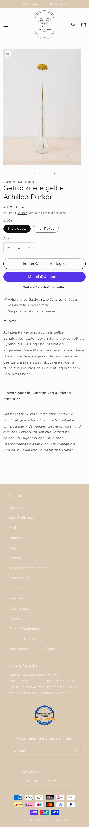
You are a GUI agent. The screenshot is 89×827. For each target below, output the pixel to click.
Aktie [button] (13, 321)
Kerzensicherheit (22, 588)
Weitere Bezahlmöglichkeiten (44, 287)
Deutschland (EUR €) (42, 781)
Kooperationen (21, 538)
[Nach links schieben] (35, 173)
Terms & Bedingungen (26, 628)
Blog (12, 548)
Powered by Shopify (60, 820)
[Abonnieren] (75, 750)
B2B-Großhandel (22, 517)
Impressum (18, 618)
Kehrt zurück (19, 598)
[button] (6, 25)
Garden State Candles (38, 820)
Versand (22, 213)
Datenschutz (19, 608)
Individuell (17, 228)
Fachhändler (19, 578)
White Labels (19, 527)
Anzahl (8, 238)
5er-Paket (46, 228)
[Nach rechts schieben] (54, 173)
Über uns (16, 507)
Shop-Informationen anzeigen (32, 311)
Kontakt (15, 558)
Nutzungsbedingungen (27, 639)
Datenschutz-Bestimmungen (32, 649)
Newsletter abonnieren (27, 568)
